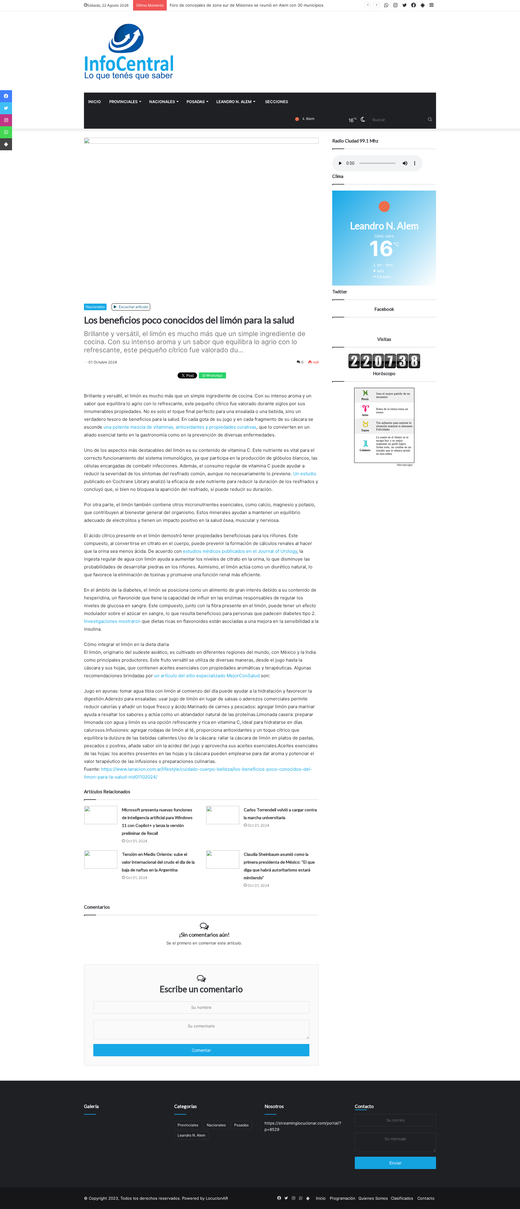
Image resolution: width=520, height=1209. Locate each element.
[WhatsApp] (6, 132)
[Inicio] (129, 52)
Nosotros (274, 1106)
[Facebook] (6, 96)
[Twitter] (6, 108)
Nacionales (162, 101)
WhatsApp (213, 375)
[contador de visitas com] (384, 367)
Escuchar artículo (133, 307)
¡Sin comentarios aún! (204, 934)
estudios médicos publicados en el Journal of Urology (240, 551)
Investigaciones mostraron (112, 621)
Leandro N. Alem (234, 101)
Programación (342, 1198)
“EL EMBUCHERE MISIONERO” (198, 5)
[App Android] (6, 144)
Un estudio (304, 473)
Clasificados (402, 1198)
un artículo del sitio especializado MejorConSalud (207, 675)
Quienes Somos (373, 1198)
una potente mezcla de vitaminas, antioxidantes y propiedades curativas (180, 427)
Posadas (196, 101)
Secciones (276, 101)
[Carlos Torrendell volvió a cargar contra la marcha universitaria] (222, 815)
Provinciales (123, 101)
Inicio (94, 101)
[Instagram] (6, 120)
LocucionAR (217, 1198)
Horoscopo (405, 465)
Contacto (364, 1106)
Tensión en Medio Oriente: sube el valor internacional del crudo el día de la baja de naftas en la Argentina (158, 862)
